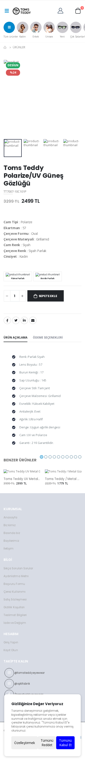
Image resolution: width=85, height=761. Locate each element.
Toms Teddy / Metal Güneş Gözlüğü (63, 479)
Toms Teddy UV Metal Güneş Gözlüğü (22, 479)
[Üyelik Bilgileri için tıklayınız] (62, 10)
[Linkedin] (24, 320)
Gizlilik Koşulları (14, 607)
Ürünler (19, 47)
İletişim (8, 548)
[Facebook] (7, 320)
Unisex (49, 36)
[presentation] (5, 29)
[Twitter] (16, 320)
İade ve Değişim (15, 623)
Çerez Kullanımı (15, 592)
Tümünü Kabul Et (65, 742)
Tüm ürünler (11, 36)
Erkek (36, 36)
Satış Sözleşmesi (15, 599)
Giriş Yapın (11, 642)
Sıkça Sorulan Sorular (18, 568)
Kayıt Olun (11, 650)
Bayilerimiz (11, 541)
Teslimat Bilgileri (15, 615)
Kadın (22, 36)
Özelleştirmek (24, 742)
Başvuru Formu (14, 584)
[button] (78, 10)
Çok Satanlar (77, 36)
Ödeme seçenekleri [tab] (48, 337)
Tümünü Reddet (47, 742)
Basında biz (12, 533)
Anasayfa (10, 517)
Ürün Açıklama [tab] (15, 337)
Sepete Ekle (48, 296)
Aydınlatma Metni (16, 576)
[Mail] (33, 320)
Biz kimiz (10, 525)
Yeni (62, 36)
